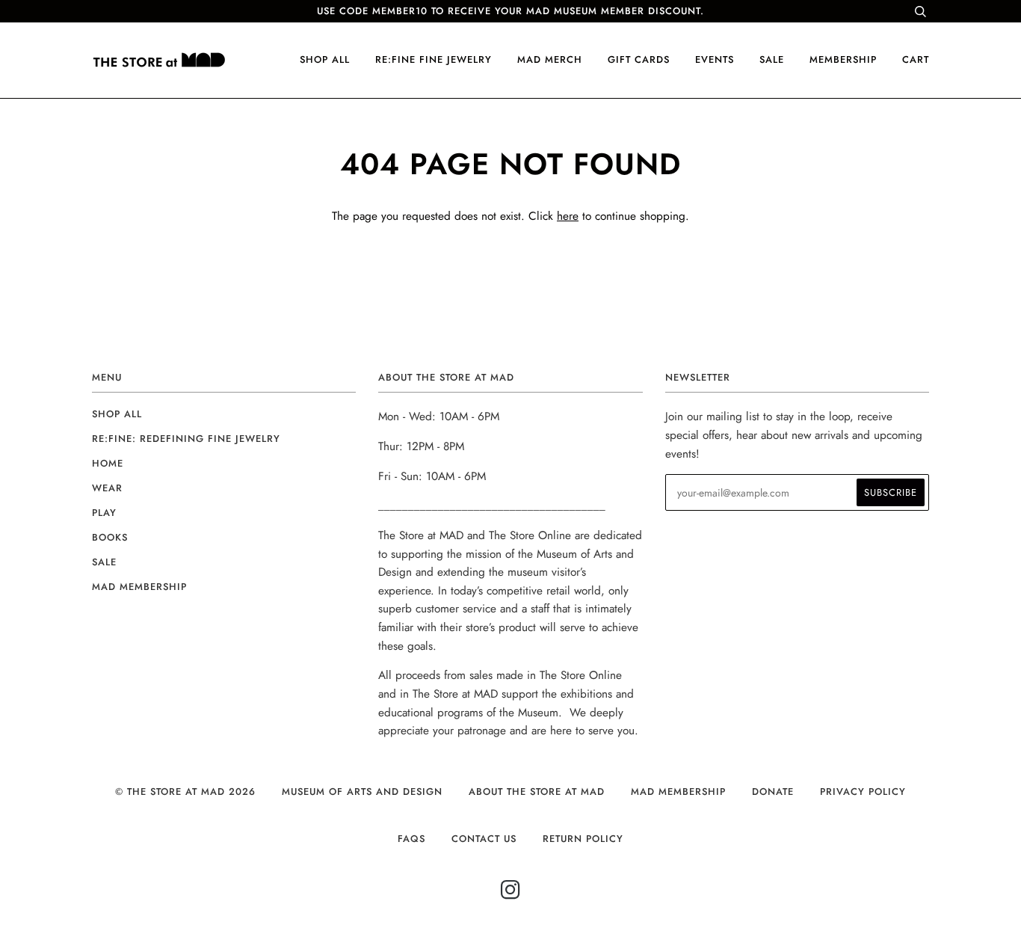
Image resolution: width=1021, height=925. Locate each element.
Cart (915, 59)
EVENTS (714, 59)
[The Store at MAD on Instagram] (511, 894)
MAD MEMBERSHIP (678, 791)
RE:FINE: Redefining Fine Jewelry (186, 438)
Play (104, 512)
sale (771, 59)
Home (107, 463)
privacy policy (863, 791)
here (568, 216)
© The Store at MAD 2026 (185, 791)
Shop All (117, 414)
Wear (107, 488)
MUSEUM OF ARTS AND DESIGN (362, 791)
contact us (483, 839)
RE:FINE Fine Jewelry (433, 59)
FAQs (411, 839)
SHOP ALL (325, 59)
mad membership (139, 587)
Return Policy (583, 839)
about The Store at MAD (537, 791)
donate (773, 791)
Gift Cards (639, 59)
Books (110, 537)
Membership (843, 59)
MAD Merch (549, 59)
